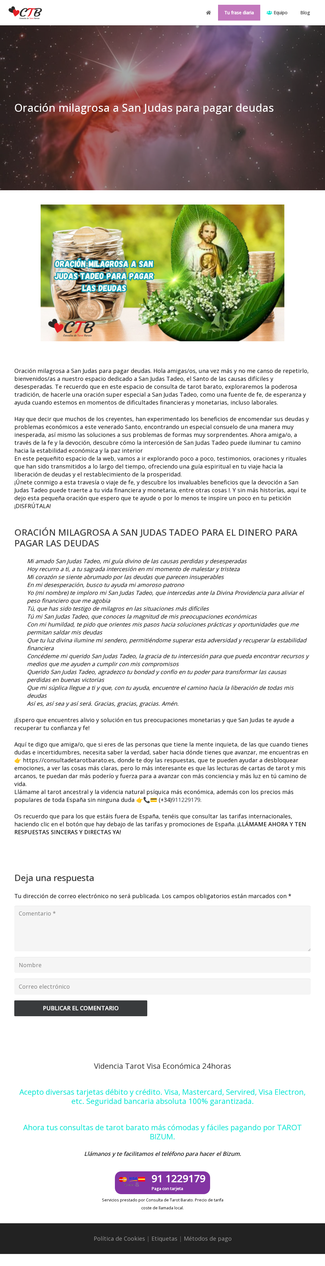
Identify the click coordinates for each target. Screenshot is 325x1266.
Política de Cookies (119, 1238)
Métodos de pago (208, 1238)
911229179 (186, 799)
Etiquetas (164, 1238)
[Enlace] (25, 12)
